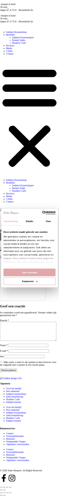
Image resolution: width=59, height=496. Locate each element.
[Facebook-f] (4, 478)
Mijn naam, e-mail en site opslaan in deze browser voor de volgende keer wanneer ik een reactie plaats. (28, 363)
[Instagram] (12, 478)
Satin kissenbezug (14, 396)
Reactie (4, 320)
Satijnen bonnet (13, 402)
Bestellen (10, 34)
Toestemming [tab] (10, 221)
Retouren (10, 439)
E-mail (4, 351)
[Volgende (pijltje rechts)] (4, 495)
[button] (29, 117)
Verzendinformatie (15, 436)
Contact (9, 53)
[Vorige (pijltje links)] (1, 495)
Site (2, 356)
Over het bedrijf (13, 388)
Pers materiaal (12, 391)
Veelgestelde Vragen (16, 441)
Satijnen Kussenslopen (23, 37)
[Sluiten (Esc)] (1, 487)
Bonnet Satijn (18, 40)
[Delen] (4, 487)
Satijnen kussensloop (16, 394)
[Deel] (7, 492)
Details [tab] (29, 221)
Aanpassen (28, 281)
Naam (4, 345)
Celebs (9, 51)
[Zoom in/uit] (10, 487)
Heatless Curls (19, 43)
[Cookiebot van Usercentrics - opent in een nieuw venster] (42, 213)
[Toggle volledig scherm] (7, 487)
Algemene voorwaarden (17, 444)
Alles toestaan (29, 272)
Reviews (10, 45)
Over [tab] (48, 221)
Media (9, 48)
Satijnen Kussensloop (16, 32)
